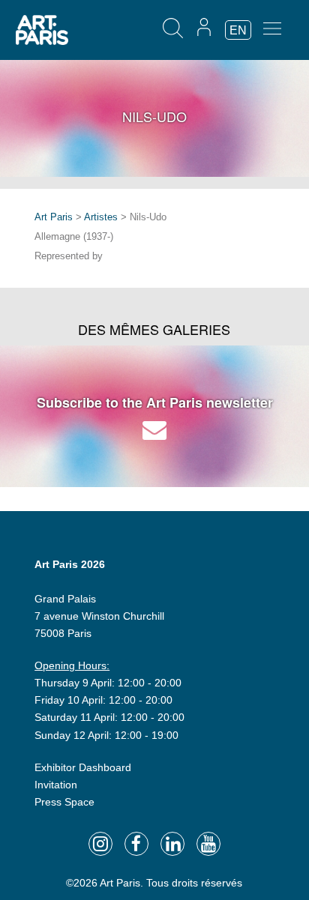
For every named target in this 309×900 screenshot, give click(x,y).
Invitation (55, 785)
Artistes (101, 217)
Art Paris (53, 217)
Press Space (64, 802)
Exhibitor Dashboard (82, 767)
